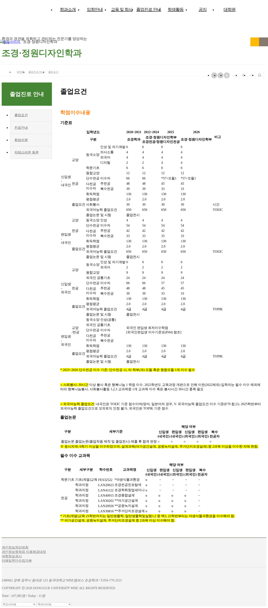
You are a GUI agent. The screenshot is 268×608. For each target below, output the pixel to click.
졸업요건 (53, 72)
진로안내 (21, 127)
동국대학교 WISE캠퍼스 (254, 41)
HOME (20, 72)
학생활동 (176, 9)
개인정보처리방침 (15, 547)
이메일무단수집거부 (17, 560)
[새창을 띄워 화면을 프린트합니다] (259, 75)
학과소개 (68, 9)
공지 (203, 9)
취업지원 (21, 140)
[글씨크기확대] (243, 75)
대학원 (230, 9)
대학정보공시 (12, 556)
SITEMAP (263, 41)
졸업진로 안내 (148, 9)
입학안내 (95, 9)
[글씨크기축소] (251, 75)
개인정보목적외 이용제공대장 (24, 552)
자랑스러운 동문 (26, 152)
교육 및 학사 (122, 9)
